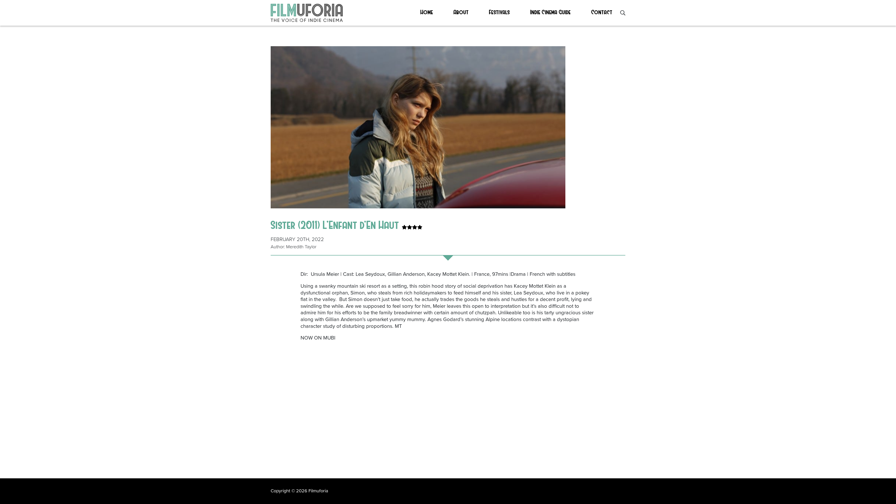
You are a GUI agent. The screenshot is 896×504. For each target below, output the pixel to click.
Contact (601, 12)
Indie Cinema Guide (550, 12)
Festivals (499, 12)
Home (426, 12)
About (461, 12)
